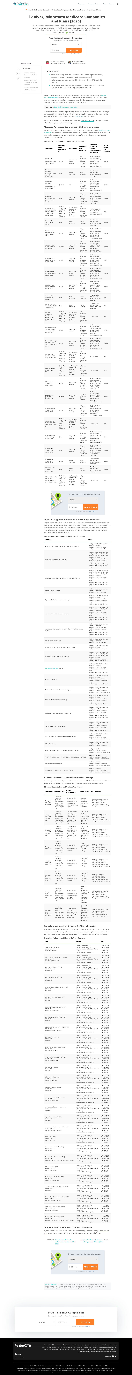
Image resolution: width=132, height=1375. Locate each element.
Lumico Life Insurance (51, 668)
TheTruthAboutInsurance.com (46, 1365)
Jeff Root (81, 61)
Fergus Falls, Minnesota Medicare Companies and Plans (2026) (92, 1241)
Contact (111, 4)
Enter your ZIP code (87, 120)
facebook (113, 1356)
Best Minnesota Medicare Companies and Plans (85, 10)
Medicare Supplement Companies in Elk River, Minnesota (30, 82)
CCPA (106, 1365)
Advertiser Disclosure (26, 63)
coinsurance (79, 116)
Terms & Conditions (97, 1365)
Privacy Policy (87, 1365)
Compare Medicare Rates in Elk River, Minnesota (31, 89)
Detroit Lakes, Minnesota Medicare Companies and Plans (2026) (65, 1242)
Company (18, 1354)
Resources (81, 4)
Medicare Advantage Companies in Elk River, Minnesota (30, 75)
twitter (116, 1356)
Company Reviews (94, 4)
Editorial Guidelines (51, 1284)
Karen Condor (60, 61)
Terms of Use (77, 53)
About (105, 4)
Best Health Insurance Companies (39, 10)
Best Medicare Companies (60, 10)
